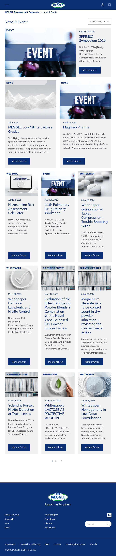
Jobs (7, 523)
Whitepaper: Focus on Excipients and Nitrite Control (19, 305)
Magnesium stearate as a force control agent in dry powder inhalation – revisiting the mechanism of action (92, 315)
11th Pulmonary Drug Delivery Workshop (57, 209)
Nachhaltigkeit (51, 514)
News (9, 82)
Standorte (9, 519)
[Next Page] (61, 461)
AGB (47, 544)
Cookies (57, 544)
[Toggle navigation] (7, 5)
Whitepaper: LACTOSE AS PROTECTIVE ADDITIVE (55, 411)
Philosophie (50, 527)
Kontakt (93, 544)
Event (10, 30)
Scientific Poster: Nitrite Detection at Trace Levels (21, 409)
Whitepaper (87, 173)
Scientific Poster (53, 268)
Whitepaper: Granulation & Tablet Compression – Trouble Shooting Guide (94, 215)
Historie (48, 523)
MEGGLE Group (12, 514)
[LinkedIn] (109, 515)
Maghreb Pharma (76, 127)
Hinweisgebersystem (75, 544)
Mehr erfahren (89, 70)
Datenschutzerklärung (30, 544)
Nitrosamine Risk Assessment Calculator (21, 209)
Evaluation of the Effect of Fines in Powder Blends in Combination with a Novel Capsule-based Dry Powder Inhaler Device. (58, 313)
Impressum (10, 544)
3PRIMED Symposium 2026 (92, 38)
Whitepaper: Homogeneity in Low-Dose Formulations (93, 411)
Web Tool (12, 173)
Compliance (50, 519)
